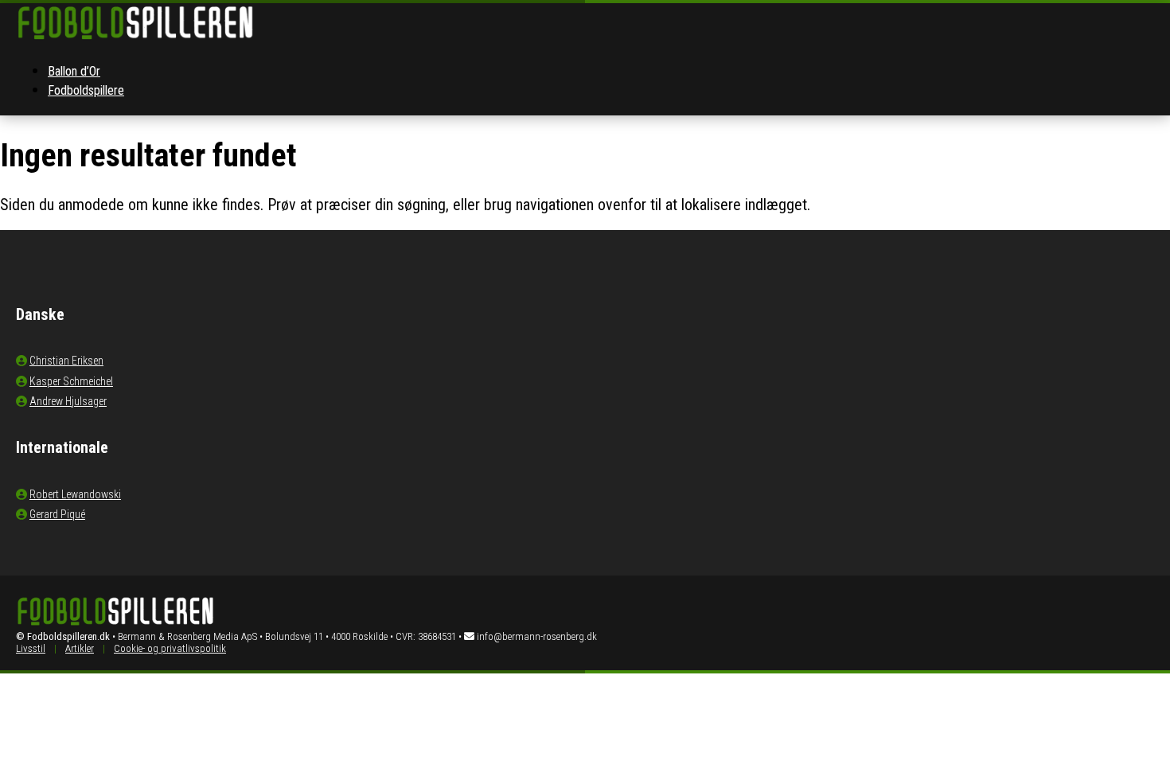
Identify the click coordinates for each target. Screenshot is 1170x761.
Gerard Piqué (57, 514)
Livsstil (30, 648)
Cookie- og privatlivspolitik (170, 648)
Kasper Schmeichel (71, 381)
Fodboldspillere (86, 90)
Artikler (79, 648)
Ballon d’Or (74, 71)
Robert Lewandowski (75, 494)
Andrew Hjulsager (68, 401)
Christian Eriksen (66, 360)
